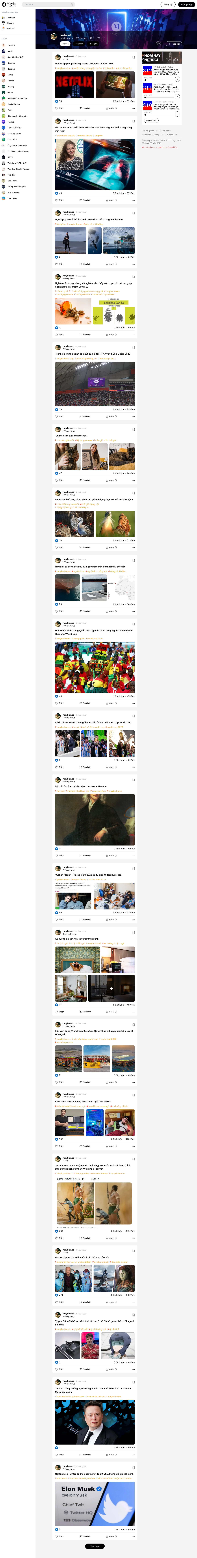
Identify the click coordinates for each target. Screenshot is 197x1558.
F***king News (69, 123)
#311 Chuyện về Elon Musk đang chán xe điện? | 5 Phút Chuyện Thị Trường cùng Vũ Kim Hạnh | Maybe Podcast (166, 89)
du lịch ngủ (62, 943)
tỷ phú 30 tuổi (80, 1329)
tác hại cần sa (83, 294)
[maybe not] (58, 57)
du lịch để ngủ (77, 943)
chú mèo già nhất (65, 440)
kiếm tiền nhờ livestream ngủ (71, 1106)
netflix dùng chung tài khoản (87, 68)
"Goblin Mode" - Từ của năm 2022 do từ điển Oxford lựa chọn (88, 874)
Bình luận (79, 44)
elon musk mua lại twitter (82, 1478)
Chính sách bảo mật (168, 134)
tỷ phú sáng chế (98, 1329)
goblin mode (63, 879)
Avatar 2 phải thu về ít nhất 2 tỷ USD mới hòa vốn (82, 1257)
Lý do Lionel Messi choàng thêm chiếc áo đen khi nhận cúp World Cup (93, 722)
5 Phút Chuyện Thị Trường (163, 67)
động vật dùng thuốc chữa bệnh (72, 507)
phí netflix (109, 68)
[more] (180, 35)
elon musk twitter (96, 1396)
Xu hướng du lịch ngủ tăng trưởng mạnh (76, 938)
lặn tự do (61, 224)
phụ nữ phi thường (94, 224)
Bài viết (65, 44)
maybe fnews (85, 135)
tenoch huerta (118, 1173)
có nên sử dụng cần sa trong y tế (87, 291)
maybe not (68, 55)
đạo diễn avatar (120, 1262)
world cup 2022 (108, 358)
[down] (116, 108)
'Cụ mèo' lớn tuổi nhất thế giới (71, 435)
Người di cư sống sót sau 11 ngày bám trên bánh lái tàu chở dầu (90, 566)
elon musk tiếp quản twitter (70, 1396)
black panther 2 (65, 1173)
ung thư (99, 135)
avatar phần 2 (101, 1262)
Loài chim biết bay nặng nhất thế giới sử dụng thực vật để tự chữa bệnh (94, 499)
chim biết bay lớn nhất (68, 504)
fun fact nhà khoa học (78, 791)
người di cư (79, 571)
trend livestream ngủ (98, 1106)
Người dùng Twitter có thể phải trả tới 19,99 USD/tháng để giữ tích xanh (94, 1473)
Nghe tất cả (151, 120)
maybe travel (94, 943)
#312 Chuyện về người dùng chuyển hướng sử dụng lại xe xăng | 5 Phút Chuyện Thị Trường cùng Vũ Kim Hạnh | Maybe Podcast (166, 72)
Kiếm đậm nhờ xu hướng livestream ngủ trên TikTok (83, 1101)
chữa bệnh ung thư (66, 135)
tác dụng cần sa (65, 294)
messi (76, 727)
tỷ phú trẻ (114, 1329)
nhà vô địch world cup (93, 727)
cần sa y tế (62, 291)
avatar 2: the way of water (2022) (74, 1262)
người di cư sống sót (97, 571)
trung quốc (79, 638)
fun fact (61, 791)
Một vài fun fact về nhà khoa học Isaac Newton (81, 786)
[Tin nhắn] (158, 43)
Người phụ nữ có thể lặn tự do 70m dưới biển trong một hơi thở (89, 219)
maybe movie (63, 68)
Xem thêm (94, 1546)
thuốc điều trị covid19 (103, 294)
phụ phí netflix (125, 68)
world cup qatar (65, 1042)
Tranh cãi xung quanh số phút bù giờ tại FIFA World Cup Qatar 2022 (92, 353)
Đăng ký (168, 4)
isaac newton (99, 791)
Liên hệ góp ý (164, 131)
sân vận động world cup (86, 1039)
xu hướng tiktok (119, 1106)
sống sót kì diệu (118, 571)
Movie (65, 59)
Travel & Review (70, 934)
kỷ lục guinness (84, 440)
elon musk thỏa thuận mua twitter (115, 1478)
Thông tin (93, 44)
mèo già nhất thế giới (105, 440)
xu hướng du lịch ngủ (114, 943)
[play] (177, 79)
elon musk (62, 1478)
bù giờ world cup (65, 358)
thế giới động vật (90, 504)
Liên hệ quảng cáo (150, 131)
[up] (107, 108)
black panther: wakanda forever (92, 1173)
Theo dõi (175, 43)
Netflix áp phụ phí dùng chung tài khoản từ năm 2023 (84, 63)
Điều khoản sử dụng (150, 134)
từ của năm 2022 (97, 879)
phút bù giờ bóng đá (87, 358)
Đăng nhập (186, 4)
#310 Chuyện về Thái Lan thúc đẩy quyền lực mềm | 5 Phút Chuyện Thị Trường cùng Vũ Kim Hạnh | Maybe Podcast (167, 106)
